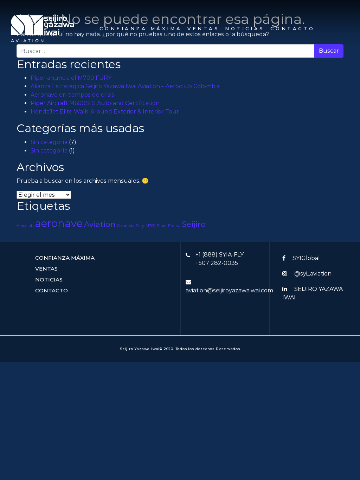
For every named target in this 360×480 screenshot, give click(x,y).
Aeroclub (25, 225)
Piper (162, 225)
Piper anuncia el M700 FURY (71, 77)
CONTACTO (292, 28)
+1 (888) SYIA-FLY (219, 254)
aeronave (59, 223)
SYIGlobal (306, 258)
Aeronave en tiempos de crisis (72, 94)
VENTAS (203, 28)
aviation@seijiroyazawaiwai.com (229, 290)
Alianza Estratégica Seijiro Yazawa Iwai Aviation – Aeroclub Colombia (125, 86)
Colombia (125, 225)
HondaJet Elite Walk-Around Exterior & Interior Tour (105, 111)
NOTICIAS (245, 28)
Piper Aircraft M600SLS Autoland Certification (95, 103)
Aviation (100, 224)
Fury (140, 225)
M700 (150, 225)
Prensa (174, 225)
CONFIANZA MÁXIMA (140, 28)
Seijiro (194, 224)
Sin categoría (49, 142)
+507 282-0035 (216, 263)
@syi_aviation (313, 273)
